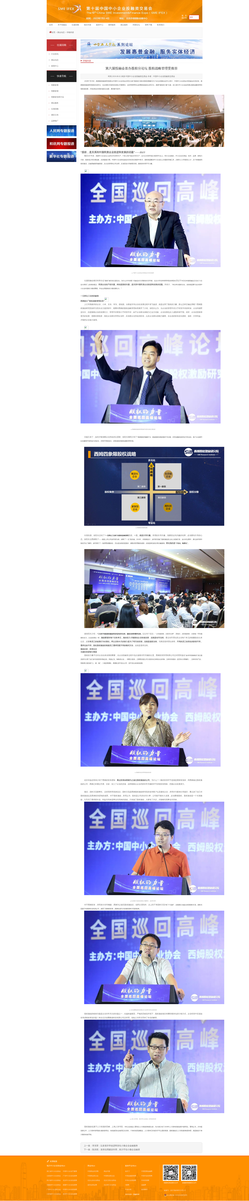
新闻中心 (54, 66)
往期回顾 (54, 109)
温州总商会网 (92, 1185)
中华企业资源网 (130, 1180)
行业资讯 (54, 54)
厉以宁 (142, 152)
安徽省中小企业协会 (54, 1185)
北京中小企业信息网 (70, 1180)
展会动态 (61, 32)
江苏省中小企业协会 (54, 1194)
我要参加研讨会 (57, 97)
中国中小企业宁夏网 (70, 1171)
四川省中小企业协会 (54, 1180)
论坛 (153, 81)
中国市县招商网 (146, 1176)
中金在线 (128, 1189)
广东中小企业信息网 (70, 1176)
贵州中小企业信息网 (70, 1194)
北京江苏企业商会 (110, 1180)
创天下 (127, 1171)
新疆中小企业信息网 (70, 1185)
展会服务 (54, 103)
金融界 (143, 1185)
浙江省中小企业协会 (54, 1171)
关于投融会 (62, 25)
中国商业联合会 (109, 1176)
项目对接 (87, 25)
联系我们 (160, 25)
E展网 (127, 1185)
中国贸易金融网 (146, 1171)
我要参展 (54, 85)
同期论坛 (136, 25)
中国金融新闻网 (130, 1176)
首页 (51, 25)
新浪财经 (144, 1189)
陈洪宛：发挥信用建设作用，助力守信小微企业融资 (116, 1149)
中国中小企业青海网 (70, 1189)
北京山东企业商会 (94, 1180)
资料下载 (148, 25)
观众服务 (124, 25)
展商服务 (112, 25)
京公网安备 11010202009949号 (177, 1195)
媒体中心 (99, 25)
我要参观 (54, 91)
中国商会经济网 (93, 1171)
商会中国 (107, 1171)
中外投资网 (145, 1180)
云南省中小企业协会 (54, 1176)
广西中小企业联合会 (54, 1189)
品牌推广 (54, 121)
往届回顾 (75, 25)
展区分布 (54, 115)
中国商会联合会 (93, 1176)
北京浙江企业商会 (110, 1185)
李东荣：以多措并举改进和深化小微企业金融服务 (115, 1146)
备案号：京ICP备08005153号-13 (175, 1190)
